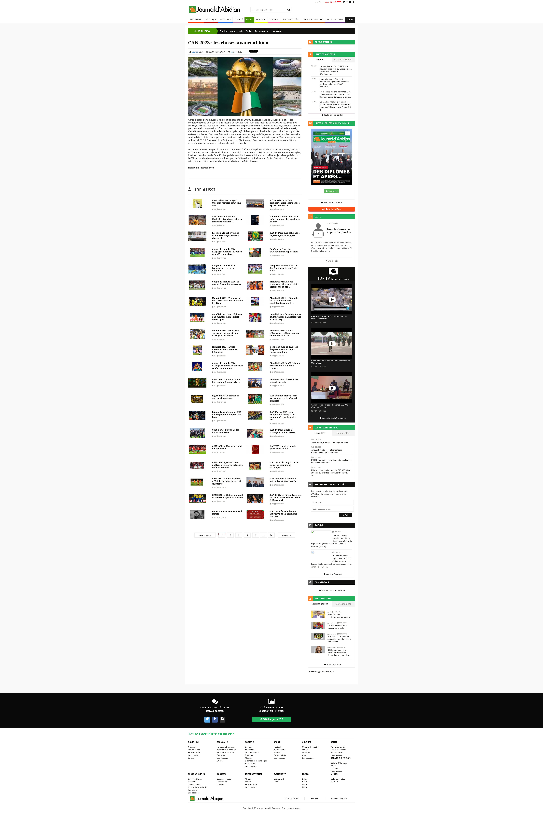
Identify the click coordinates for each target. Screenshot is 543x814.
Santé (334, 742)
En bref (191, 758)
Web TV (334, 781)
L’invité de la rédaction (198, 787)
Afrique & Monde (343, 59)
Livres (305, 749)
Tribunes (334, 768)
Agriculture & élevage (226, 749)
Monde (248, 781)
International (335, 19)
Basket (249, 31)
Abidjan (320, 59)
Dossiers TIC (222, 781)
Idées (333, 765)
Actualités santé (338, 747)
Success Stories (195, 779)
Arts (304, 755)
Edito (305, 774)
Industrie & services (225, 752)
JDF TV (350, 19)
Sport (249, 19)
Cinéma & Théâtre (310, 747)
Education (249, 749)
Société (238, 19)
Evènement (280, 774)
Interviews (192, 790)
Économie (225, 19)
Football (224, 31)
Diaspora (249, 755)
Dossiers (261, 19)
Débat (276, 781)
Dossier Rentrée (224, 779)
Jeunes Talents (195, 784)
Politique (211, 19)
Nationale (192, 747)
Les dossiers (276, 31)
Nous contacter (291, 798)
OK (346, 514)
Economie (222, 742)
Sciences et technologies (256, 761)
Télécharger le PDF (272, 719)
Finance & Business (225, 747)
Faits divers (250, 763)
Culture (274, 19)
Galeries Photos (338, 779)
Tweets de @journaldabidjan (321, 672)
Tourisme (221, 755)
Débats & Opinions (312, 19)
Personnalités (290, 19)
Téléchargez (332, 191)
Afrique (248, 779)
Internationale (194, 749)
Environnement (252, 752)
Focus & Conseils (338, 749)
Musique (306, 752)
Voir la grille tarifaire (331, 209)
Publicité (314, 798)
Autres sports (236, 31)
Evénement (196, 19)
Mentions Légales (339, 798)
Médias (248, 758)
